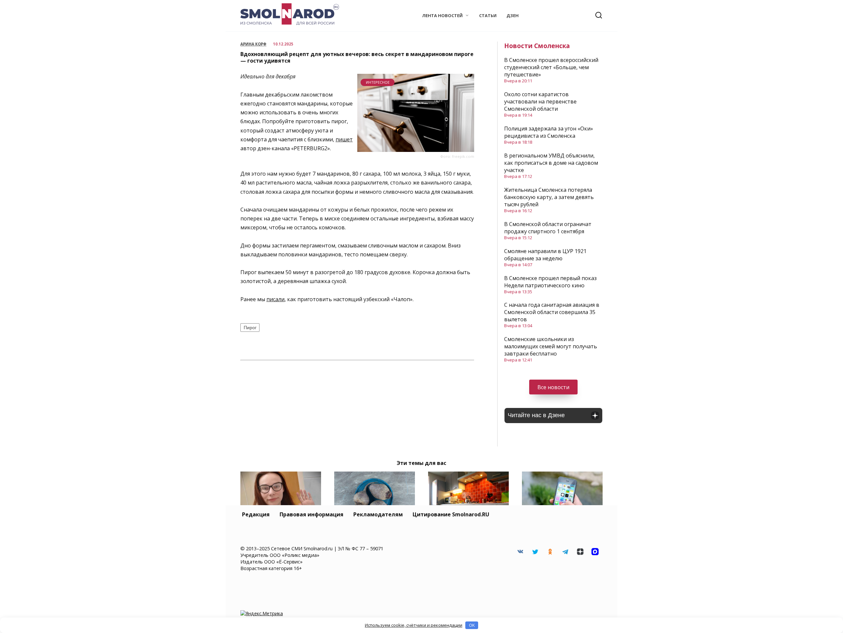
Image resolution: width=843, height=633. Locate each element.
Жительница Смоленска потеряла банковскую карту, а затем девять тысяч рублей (549, 197)
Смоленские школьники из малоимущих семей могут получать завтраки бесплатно (550, 346)
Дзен (512, 15)
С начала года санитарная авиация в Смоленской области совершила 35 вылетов (551, 312)
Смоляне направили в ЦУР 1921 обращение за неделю (545, 254)
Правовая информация (311, 514)
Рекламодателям (378, 514)
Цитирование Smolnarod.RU (451, 514)
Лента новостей (442, 15)
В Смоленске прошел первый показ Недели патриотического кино (550, 281)
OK (472, 625)
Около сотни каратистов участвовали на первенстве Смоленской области (540, 101)
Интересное (378, 82)
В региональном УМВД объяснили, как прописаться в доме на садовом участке (551, 163)
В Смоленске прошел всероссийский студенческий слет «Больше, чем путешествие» (551, 67)
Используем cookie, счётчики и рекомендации (413, 625)
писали (275, 299)
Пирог (250, 327)
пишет (344, 139)
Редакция (256, 514)
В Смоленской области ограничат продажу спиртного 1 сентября (547, 227)
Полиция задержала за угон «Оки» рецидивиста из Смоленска (548, 132)
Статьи (488, 15)
